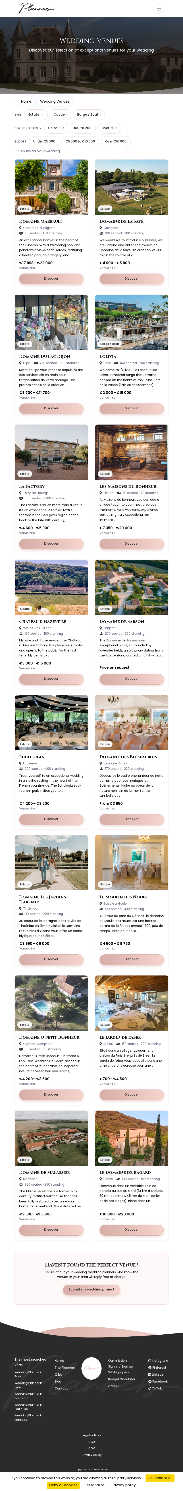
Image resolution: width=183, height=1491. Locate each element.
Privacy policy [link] (123, 1485)
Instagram (160, 1360)
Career (113, 1386)
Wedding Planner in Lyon (29, 1385)
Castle (60, 114)
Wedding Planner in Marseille (29, 1417)
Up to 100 (56, 128)
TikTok (157, 1388)
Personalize (94, 1485)
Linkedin (158, 1374)
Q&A (58, 1374)
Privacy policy (92, 1455)
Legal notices (91, 1435)
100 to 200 (83, 128)
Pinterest (159, 1367)
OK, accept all (160, 1477)
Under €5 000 (44, 141)
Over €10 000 (116, 141)
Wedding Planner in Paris (29, 1374)
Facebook (160, 1381)
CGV (91, 1448)
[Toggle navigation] (159, 8)
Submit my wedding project (91, 1289)
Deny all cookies (63, 1485)
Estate (36, 114)
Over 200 (109, 128)
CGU (91, 1442)
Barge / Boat (89, 114)
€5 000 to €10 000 (80, 141)
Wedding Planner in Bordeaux (29, 1396)
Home (26, 101)
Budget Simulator (121, 1379)
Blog (58, 1381)
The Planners (65, 1367)
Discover (63, 278)
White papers (118, 1372)
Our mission (117, 1360)
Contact (61, 1388)
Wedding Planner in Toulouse (29, 1407)
